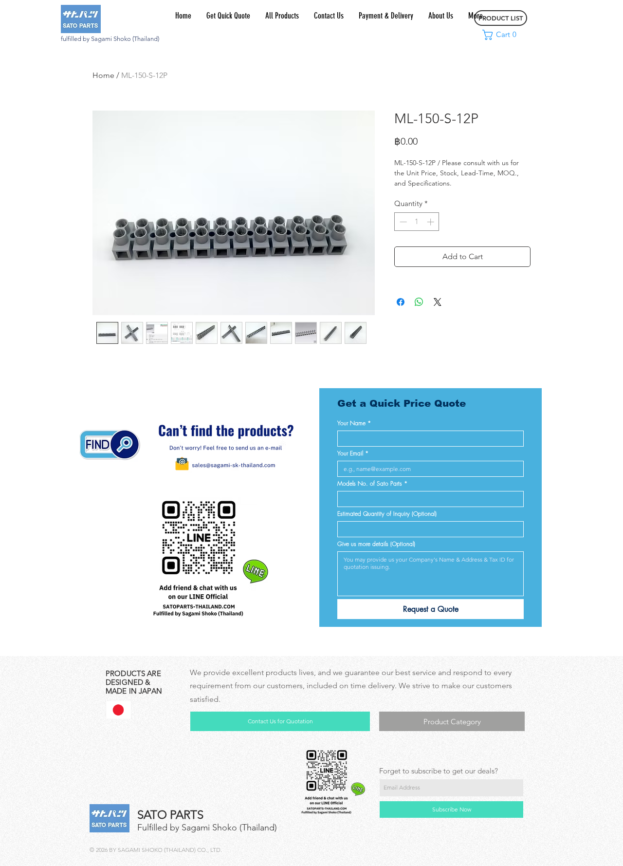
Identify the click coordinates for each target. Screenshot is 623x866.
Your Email (352, 453)
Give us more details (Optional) (376, 543)
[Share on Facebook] (400, 302)
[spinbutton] (417, 222)
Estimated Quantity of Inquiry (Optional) (387, 513)
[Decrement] (402, 222)
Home (103, 75)
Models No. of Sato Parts (372, 483)
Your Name (354, 423)
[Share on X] (437, 302)
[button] (501, 35)
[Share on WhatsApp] (419, 302)
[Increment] (431, 222)
